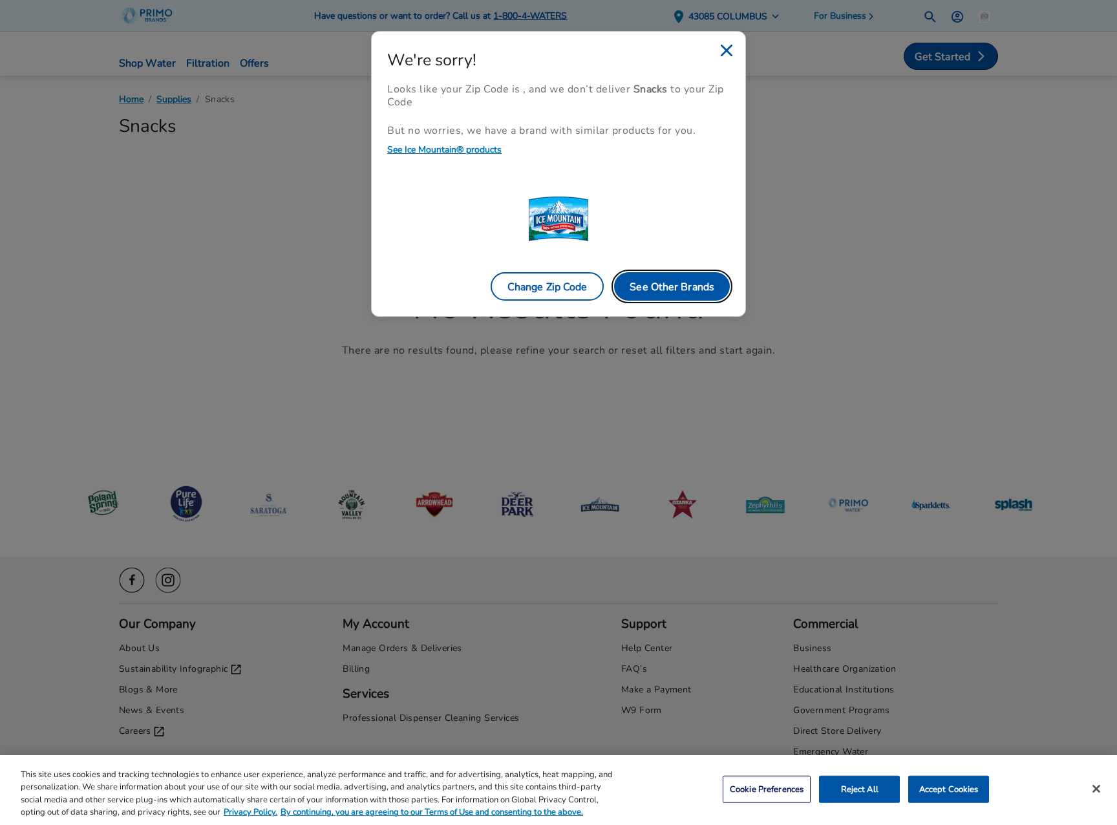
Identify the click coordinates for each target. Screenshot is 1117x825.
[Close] (1096, 789)
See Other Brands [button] (672, 286)
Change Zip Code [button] (547, 286)
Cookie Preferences (766, 789)
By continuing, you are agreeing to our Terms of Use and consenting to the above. (432, 811)
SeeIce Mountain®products (444, 149)
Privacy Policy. (250, 811)
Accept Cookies (949, 789)
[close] (726, 50)
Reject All (859, 789)
